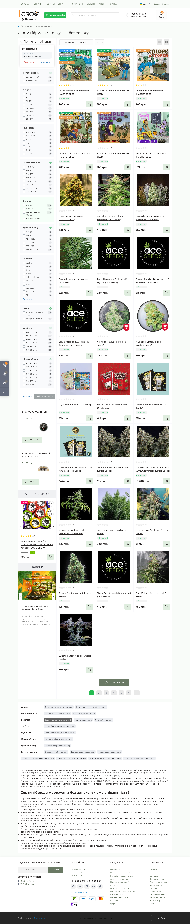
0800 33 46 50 (138, 14)
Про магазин (76, 4)
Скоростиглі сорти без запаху (58, 739)
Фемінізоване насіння (119, 888)
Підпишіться (55, 869)
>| (136, 692)
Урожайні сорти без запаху (57, 745)
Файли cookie (156, 885)
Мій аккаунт (114, 4)
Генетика (114, 885)
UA (144, 4)
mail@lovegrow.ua (79, 893)
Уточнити (46, 62)
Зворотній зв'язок (157, 897)
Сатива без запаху (103, 720)
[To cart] (50, 557)
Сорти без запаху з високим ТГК (60, 726)
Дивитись (30, 481)
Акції (101, 4)
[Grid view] (166, 42)
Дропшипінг (155, 876)
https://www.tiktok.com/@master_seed (100, 886)
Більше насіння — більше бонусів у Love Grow (35, 607)
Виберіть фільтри (44, 396)
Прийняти (161, 918)
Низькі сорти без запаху (109, 752)
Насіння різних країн (119, 897)
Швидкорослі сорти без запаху (71, 758)
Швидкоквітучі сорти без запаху (91, 707)
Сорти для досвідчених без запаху (38, 758)
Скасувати (29, 62)
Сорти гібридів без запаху (57, 720)
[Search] (74, 15)
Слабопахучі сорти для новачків (139, 758)
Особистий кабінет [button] (162, 4)
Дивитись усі (32, 439)
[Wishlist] (52, 508)
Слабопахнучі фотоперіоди (57, 713)
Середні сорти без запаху (83, 752)
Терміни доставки (157, 894)
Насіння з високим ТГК (120, 873)
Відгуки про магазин (159, 882)
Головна (24, 4)
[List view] (159, 42)
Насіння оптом (156, 873)
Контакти (37, 4)
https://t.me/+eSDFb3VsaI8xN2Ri (80, 886)
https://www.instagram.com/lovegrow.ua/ (73, 886)
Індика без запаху (83, 720)
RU (149, 4)
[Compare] (52, 514)
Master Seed (115, 870)
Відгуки (91, 4)
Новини (153, 888)
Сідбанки (114, 900)
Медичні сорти (116, 894)
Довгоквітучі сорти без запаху (59, 707)
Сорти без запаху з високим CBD (60, 733)
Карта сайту (155, 900)
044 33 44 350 (138, 16)
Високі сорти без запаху (56, 752)
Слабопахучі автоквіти (84, 713)
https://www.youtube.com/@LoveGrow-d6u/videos (93, 886)
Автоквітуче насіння (119, 879)
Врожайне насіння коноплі (122, 876)
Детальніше (39, 918)
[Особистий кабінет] (4, 391)
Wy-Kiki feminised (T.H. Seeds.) (75, 404)
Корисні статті (156, 891)
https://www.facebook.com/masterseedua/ (87, 886)
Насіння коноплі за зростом (122, 891)
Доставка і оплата (56, 4)
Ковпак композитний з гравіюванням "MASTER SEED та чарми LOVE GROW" (37, 544)
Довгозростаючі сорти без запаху (105, 758)
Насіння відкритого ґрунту (121, 882)
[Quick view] (52, 503)
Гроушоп (114, 904)
